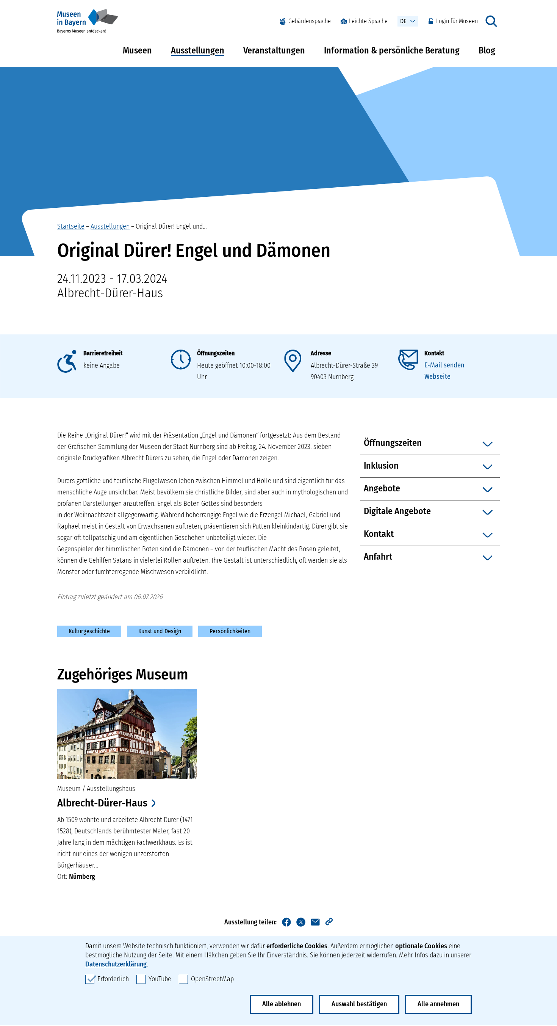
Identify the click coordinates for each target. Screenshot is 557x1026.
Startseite (70, 226)
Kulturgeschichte (89, 631)
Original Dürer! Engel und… (171, 226)
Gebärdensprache (309, 21)
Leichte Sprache (368, 21)
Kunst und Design (159, 631)
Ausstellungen (197, 50)
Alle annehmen (438, 1004)
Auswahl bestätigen (359, 1004)
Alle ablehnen (281, 1004)
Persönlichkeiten (230, 631)
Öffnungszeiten (216, 353)
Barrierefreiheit (102, 353)
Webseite (437, 376)
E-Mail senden (444, 365)
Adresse (321, 353)
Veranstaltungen (274, 50)
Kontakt (434, 353)
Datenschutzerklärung (116, 964)
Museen (137, 50)
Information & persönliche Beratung (392, 50)
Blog (487, 50)
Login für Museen (457, 21)
